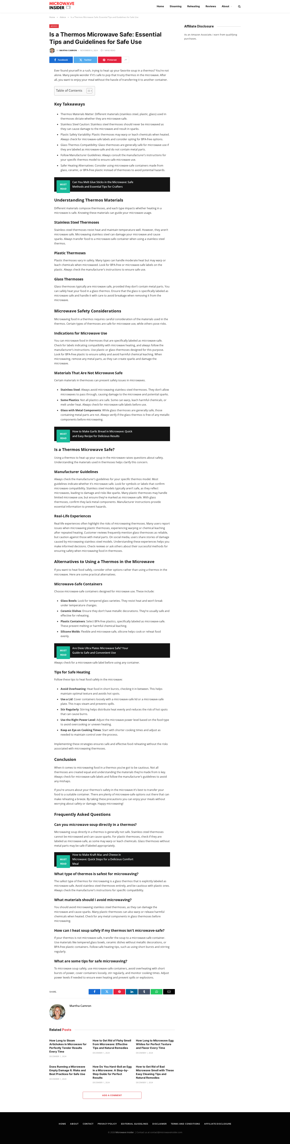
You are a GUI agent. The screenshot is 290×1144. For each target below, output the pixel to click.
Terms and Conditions (185, 1123)
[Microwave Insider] (63, 6)
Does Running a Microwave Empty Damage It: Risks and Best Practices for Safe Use (67, 1070)
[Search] (239, 6)
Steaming (176, 6)
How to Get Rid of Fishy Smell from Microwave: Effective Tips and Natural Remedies (112, 1044)
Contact (88, 1123)
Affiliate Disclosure (217, 1123)
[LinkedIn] (37, 93)
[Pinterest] (37, 107)
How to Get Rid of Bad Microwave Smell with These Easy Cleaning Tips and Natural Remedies (155, 1072)
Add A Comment (112, 1095)
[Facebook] (37, 79)
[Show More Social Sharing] (125, 60)
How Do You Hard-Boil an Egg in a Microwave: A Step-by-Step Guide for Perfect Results (112, 1072)
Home (160, 6)
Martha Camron (68, 50)
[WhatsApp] (37, 100)
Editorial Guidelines (134, 1123)
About (225, 6)
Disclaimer (159, 1123)
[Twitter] (37, 86)
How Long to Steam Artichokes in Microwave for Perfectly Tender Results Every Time (68, 1046)
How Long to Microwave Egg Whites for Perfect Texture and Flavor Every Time (155, 1044)
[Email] (37, 114)
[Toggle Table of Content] (87, 91)
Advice (54, 26)
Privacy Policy (107, 1123)
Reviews (211, 6)
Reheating (193, 6)
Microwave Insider (124, 1132)
